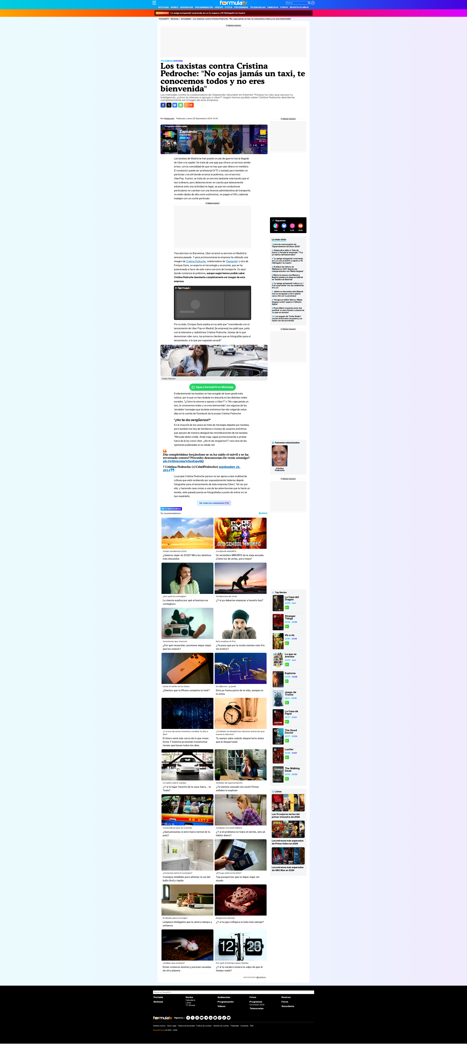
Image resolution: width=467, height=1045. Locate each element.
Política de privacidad (186, 1026)
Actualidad (186, 18)
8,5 (287, 722)
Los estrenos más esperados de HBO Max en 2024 (287, 869)
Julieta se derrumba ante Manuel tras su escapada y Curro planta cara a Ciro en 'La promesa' (287, 293)
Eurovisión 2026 (257, 1004)
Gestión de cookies (221, 1026)
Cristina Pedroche (196, 261)
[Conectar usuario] (313, 3)
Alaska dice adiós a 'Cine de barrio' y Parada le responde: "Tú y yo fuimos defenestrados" (287, 252)
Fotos (228, 7)
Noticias (163, 7)
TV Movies (190, 1005)
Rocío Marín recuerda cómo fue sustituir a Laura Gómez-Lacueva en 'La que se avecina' (288, 310)
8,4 (287, 643)
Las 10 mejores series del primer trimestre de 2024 (286, 816)
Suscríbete (288, 1006)
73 (190, 105)
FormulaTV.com (159, 1030)
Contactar (244, 1026)
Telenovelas (257, 7)
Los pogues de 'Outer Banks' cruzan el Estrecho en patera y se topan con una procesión (287, 318)
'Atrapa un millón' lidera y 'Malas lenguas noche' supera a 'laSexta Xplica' (287, 302)
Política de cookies (204, 1026)
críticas (262, 136)
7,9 (287, 779)
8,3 (287, 607)
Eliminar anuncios (234, 25)
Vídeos (219, 7)
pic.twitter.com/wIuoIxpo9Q (183, 461)
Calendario (190, 1000)
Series (174, 7)
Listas (188, 1002)
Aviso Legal (171, 1026)
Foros (284, 7)
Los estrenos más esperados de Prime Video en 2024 (287, 842)
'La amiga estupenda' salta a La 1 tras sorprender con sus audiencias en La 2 (288, 285)
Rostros (286, 997)
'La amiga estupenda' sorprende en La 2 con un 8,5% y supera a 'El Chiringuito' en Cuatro (287, 260)
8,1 (287, 681)
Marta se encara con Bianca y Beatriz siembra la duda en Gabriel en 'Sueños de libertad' (287, 277)
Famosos (272, 7)
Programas (241, 7)
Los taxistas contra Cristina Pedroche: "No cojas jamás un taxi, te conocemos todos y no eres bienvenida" (242, 18)
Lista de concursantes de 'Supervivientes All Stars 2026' (286, 245)
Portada (158, 997)
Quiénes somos (159, 1026)
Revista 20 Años (299, 7)
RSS (251, 1026)
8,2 (287, 702)
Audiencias (186, 7)
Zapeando (188, 131)
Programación (204, 7)
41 (256, 145)
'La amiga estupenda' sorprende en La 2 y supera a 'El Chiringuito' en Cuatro (200, 13)
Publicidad (235, 1026)
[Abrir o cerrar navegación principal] (154, 2)
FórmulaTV (164, 18)
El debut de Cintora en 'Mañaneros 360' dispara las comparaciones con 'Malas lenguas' (287, 269)
